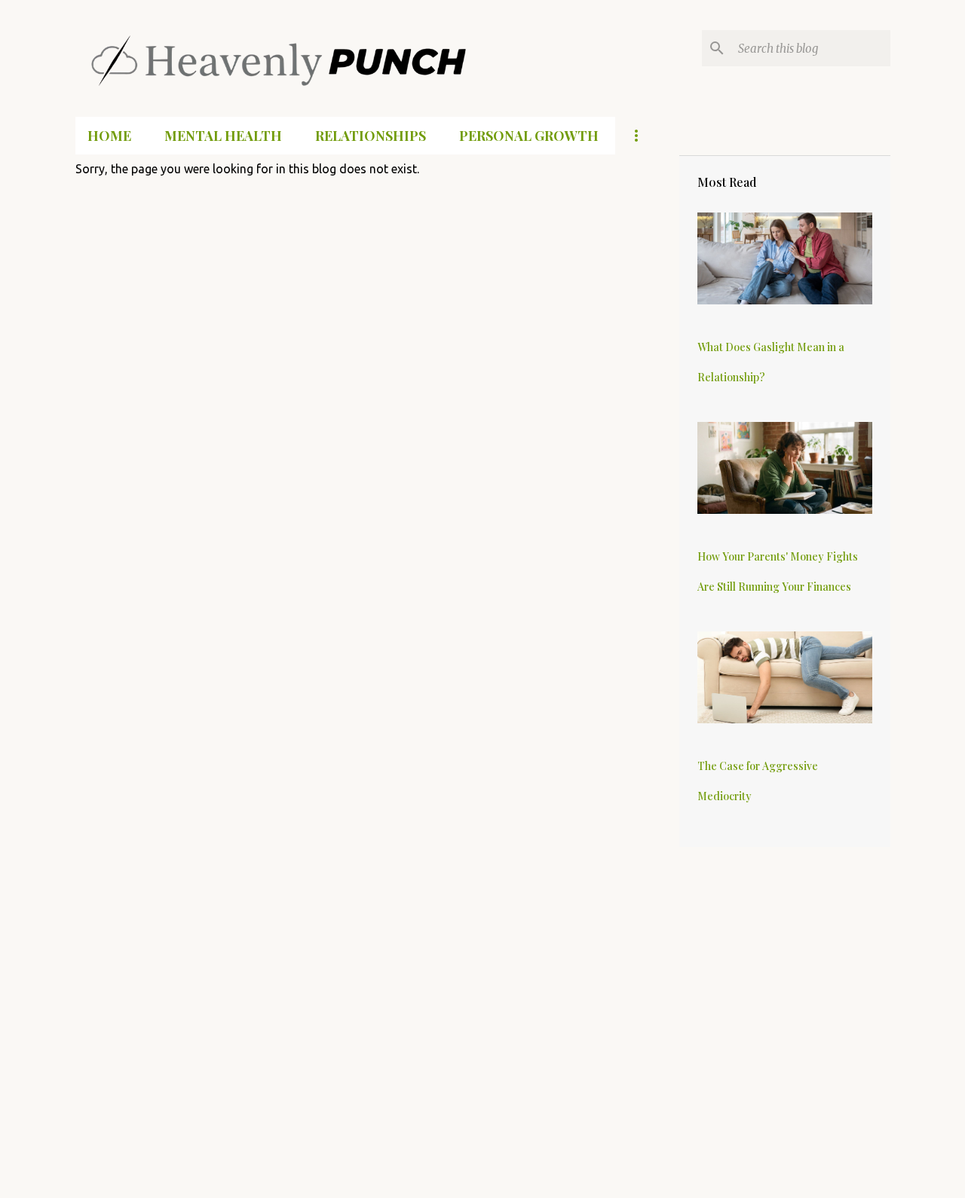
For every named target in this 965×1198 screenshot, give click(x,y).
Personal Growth (529, 136)
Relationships (370, 136)
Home (109, 136)
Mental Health (223, 136)
